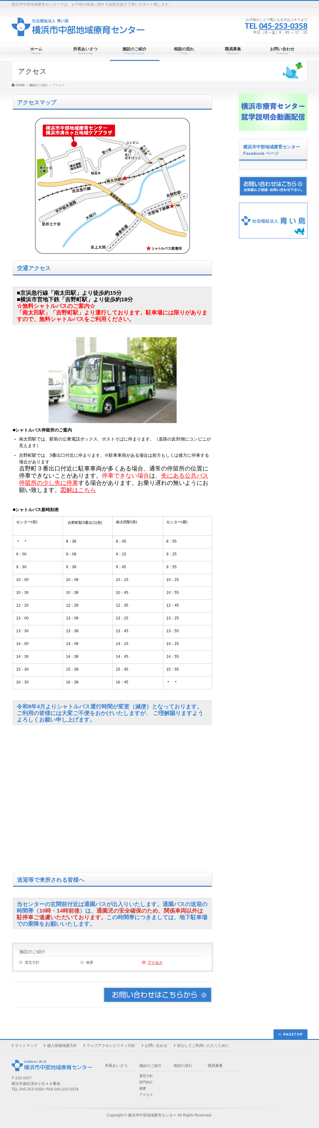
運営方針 (32, 962)
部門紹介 (146, 1082)
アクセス (155, 962)
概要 (89, 962)
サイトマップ (26, 1045)
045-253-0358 (283, 25)
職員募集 (215, 1065)
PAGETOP (293, 1034)
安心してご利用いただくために (203, 1045)
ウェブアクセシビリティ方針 (111, 1045)
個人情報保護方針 (62, 1045)
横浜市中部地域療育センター (152, 1115)
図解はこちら (78, 490)
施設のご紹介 (32, 951)
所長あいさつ (116, 1065)
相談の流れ (183, 1065)
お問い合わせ (156, 1045)
